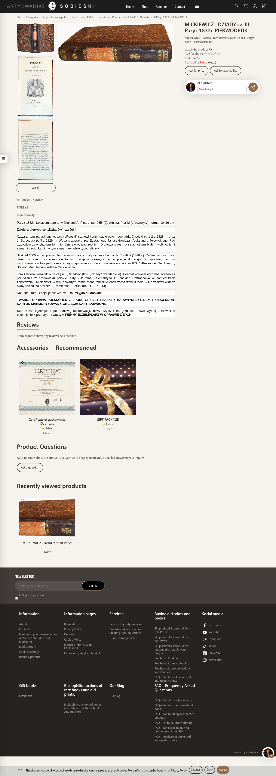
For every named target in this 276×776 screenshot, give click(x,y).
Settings (195, 769)
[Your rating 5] (219, 54)
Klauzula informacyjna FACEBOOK (78, 646)
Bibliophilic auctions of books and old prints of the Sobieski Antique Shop (82, 708)
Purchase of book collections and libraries (172, 670)
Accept (223, 769)
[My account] (255, 6)
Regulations (71, 624)
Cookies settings (29, 652)
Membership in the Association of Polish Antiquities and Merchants (38, 638)
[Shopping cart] (246, 6)
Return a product (29, 657)
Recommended (76, 348)
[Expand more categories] (197, 6)
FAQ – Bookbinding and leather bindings (174, 716)
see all (35, 187)
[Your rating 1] (205, 54)
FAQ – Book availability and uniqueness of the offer (172, 730)
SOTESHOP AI (252, 752)
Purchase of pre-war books (171, 663)
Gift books (25, 696)
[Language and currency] (264, 6)
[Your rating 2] (208, 54)
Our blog (115, 696)
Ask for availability (225, 70)
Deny (210, 769)
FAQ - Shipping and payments (173, 700)
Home (130, 7)
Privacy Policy (73, 629)
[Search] (236, 6)
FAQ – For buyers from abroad (173, 723)
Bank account (27, 646)
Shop (145, 7)
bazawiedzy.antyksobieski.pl (82, 653)
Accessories (32, 348)
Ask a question (30, 467)
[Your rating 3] (212, 54)
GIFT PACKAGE (108, 420)
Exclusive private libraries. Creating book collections (125, 631)
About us (161, 7)
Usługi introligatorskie (123, 638)
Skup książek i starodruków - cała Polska (172, 630)
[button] (115, 43)
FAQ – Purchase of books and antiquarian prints (173, 679)
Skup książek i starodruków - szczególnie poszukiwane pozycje (172, 650)
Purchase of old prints (168, 658)
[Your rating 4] (215, 54)
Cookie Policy (72, 639)
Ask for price (196, 70)
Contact (180, 7)
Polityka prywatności (32, 595)
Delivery (69, 634)
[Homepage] (51, 6)
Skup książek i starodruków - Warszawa (172, 639)
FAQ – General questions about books (174, 707)
